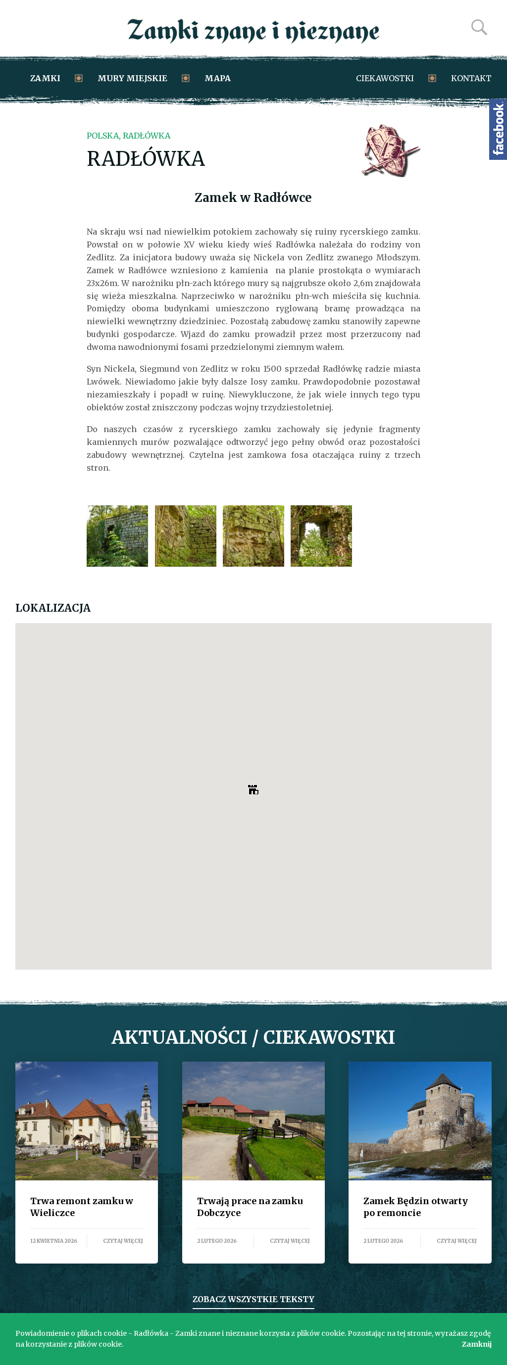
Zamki (45, 78)
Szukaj (479, 27)
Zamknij (477, 1344)
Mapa (217, 78)
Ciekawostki (385, 78)
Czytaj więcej (123, 1241)
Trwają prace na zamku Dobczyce (253, 1121)
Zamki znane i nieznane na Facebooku (498, 129)
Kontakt (471, 78)
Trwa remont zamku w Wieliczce (86, 1121)
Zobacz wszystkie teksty (253, 1299)
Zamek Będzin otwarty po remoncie (420, 1121)
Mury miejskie (132, 78)
